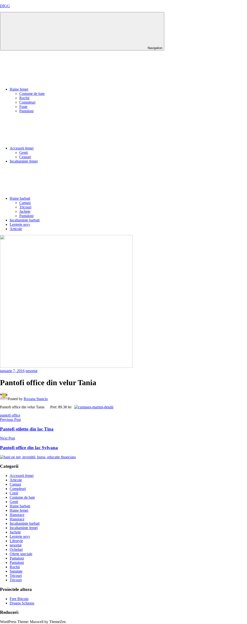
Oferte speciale (21, 554)
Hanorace (17, 515)
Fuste (23, 107)
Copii (14, 493)
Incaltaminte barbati (25, 220)
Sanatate (16, 571)
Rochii (24, 98)
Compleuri (27, 102)
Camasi (25, 203)
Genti (23, 152)
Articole (16, 229)
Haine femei (19, 89)
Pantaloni (26, 111)
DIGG (5, 6)
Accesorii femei (22, 148)
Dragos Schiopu (22, 603)
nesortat (31, 371)
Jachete (24, 211)
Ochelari (16, 549)
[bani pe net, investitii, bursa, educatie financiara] (38, 457)
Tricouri (25, 207)
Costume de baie (32, 94)
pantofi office (10, 415)
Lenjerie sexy (20, 224)
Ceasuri (25, 157)
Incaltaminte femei (24, 161)
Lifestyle (16, 541)
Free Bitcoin (19, 599)
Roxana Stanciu (36, 399)
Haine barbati (20, 198)
